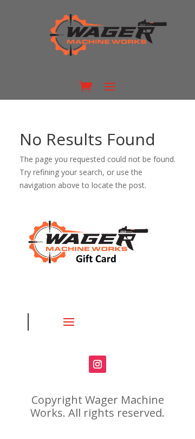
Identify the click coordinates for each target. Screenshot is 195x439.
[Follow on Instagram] (97, 364)
